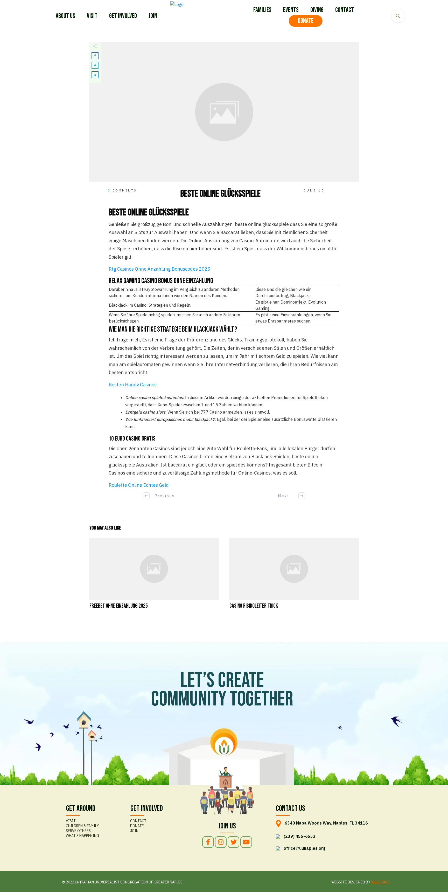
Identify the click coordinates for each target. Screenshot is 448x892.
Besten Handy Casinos (133, 385)
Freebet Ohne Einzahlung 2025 (154, 577)
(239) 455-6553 (300, 836)
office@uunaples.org (304, 848)
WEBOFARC (380, 882)
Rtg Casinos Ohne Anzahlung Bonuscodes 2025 (159, 269)
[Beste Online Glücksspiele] (224, 112)
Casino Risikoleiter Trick (294, 577)
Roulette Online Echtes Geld (139, 485)
